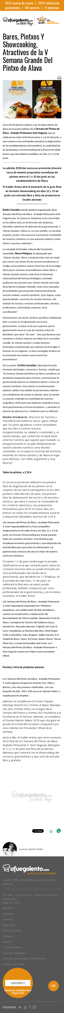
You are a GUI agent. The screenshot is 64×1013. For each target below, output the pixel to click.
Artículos (8, 913)
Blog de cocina (11, 902)
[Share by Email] (51, 831)
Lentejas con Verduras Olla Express (24, 958)
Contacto (8, 936)
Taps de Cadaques (14, 953)
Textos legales (12, 947)
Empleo (7, 941)
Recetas (8, 908)
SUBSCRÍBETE (18, 983)
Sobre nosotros (12, 930)
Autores (7, 919)
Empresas (9, 925)
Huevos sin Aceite (14, 964)
